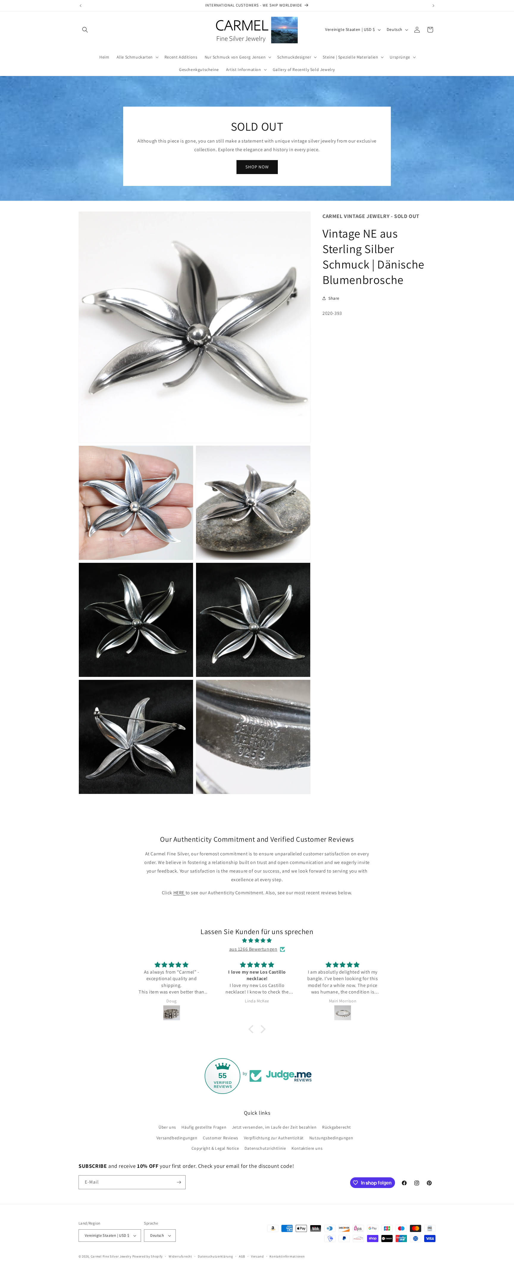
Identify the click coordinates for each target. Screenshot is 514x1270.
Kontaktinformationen (287, 1256)
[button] (85, 29)
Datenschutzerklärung (215, 1256)
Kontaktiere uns (307, 1148)
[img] (257, 940)
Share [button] (333, 298)
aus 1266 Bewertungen (253, 949)
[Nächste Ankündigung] (433, 5)
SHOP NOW (257, 167)
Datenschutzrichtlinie (265, 1148)
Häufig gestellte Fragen (203, 1127)
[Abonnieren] (178, 1182)
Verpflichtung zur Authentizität (274, 1138)
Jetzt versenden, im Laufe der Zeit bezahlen (274, 1127)
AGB (242, 1256)
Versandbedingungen (177, 1138)
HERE (179, 893)
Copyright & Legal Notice (215, 1148)
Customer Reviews (220, 1138)
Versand (257, 1256)
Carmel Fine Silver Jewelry (111, 1256)
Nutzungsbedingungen (331, 1138)
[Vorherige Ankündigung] (80, 5)
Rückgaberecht (336, 1127)
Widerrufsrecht (180, 1256)
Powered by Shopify (147, 1256)
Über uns (167, 1127)
